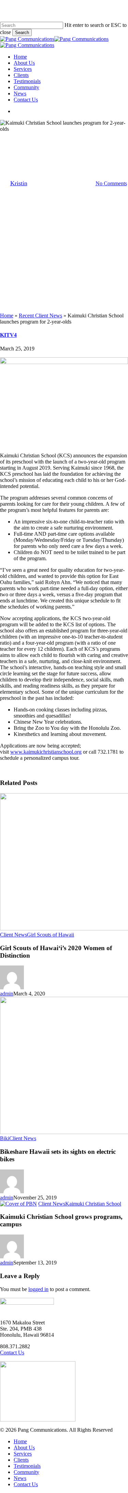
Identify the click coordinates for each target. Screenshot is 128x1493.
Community (26, 1472)
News (20, 1478)
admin (6, 993)
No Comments (111, 183)
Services (23, 1454)
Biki (4, 1138)
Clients (21, 1460)
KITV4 (8, 335)
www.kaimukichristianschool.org (46, 752)
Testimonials (27, 1466)
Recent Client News (40, 315)
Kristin (18, 183)
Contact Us (12, 1352)
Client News (31, 138)
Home (6, 315)
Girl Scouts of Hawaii (50, 935)
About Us (24, 1447)
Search (22, 32)
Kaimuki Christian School (81, 138)
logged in (38, 1289)
